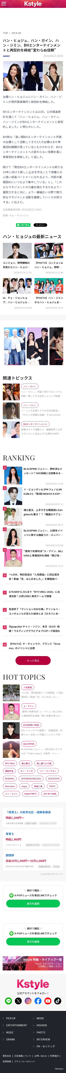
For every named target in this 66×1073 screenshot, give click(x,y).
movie (40, 1018)
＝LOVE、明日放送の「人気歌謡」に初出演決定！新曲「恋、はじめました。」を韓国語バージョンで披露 (34, 577)
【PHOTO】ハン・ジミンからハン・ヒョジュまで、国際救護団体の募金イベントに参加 (48, 300)
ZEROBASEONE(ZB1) (31, 778)
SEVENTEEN (53, 778)
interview (43, 1039)
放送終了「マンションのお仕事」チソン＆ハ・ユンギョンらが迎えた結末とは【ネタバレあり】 (35, 611)
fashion (42, 1025)
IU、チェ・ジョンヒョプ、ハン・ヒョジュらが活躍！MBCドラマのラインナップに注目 (16, 300)
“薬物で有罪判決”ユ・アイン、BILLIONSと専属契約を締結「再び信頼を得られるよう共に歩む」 (43, 553)
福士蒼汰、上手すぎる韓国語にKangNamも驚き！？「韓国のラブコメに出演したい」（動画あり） (43, 512)
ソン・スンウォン (48, 770)
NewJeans (10, 786)
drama (10, 1039)
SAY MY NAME (49, 793)
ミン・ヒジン (11, 793)
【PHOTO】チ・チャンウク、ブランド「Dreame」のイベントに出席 (34, 646)
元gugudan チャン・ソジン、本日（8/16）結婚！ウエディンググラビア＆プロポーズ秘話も (34, 629)
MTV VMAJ (10, 763)
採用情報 (7, 1061)
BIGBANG (9, 778)
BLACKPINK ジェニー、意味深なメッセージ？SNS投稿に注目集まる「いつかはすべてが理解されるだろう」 (43, 471)
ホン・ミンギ (26, 770)
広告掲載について (22, 1056)
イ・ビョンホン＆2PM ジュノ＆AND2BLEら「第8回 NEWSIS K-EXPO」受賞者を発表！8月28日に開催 (43, 492)
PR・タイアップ (46, 1046)
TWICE (52, 786)
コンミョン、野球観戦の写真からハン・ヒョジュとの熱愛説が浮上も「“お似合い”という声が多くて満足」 (17, 265)
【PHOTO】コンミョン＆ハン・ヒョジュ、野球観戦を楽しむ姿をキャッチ (48, 265)
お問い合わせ (40, 1056)
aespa (24, 786)
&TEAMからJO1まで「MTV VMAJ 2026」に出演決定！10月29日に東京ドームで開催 (34, 594)
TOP (5, 33)
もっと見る (33, 660)
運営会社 (7, 1056)
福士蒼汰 (25, 763)
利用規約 (54, 1056)
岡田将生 (9, 770)
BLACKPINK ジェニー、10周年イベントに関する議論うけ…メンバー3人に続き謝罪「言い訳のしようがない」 (43, 533)
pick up (10, 1018)
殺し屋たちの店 (44, 763)
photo (41, 1032)
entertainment (16, 1025)
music (10, 1032)
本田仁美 (38, 786)
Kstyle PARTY (30, 793)
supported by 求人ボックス (52, 874)
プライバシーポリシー (24, 1061)
